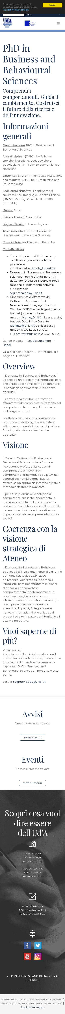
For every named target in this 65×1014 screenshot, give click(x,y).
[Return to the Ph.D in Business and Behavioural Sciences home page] (32, 23)
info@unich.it (36, 906)
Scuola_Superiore (43, 268)
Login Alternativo (32, 1007)
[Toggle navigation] (58, 14)
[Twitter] (38, 945)
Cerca (28, 14)
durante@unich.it (22, 325)
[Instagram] (38, 956)
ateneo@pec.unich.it (35, 910)
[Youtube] (27, 956)
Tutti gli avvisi (32, 737)
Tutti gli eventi (32, 783)
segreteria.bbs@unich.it (26, 293)
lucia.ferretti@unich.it (25, 334)
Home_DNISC (32, 317)
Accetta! (52, 5)
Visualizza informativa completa (16, 9)
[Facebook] (27, 945)
